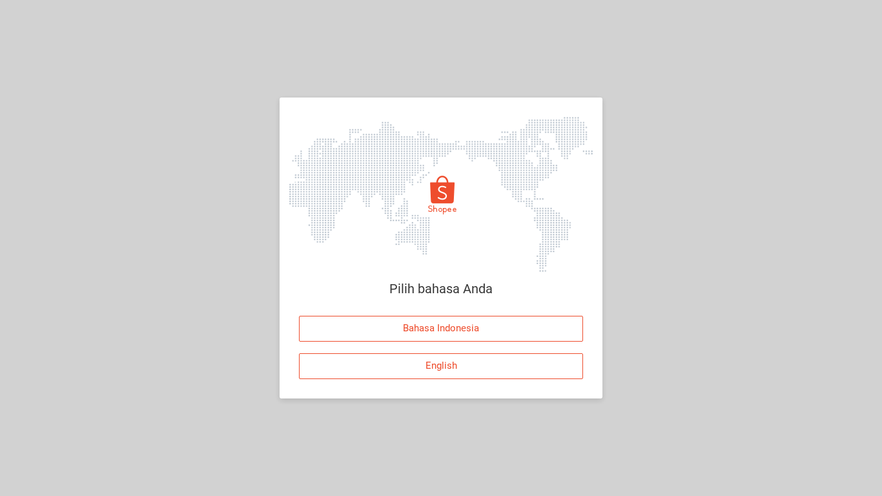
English (441, 365)
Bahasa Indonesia (441, 328)
